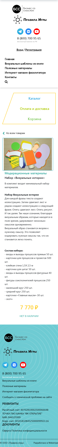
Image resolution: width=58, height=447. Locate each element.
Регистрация (33, 49)
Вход (20, 49)
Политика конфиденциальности (29, 430)
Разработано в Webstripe (46, 442)
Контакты (11, 77)
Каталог (34, 98)
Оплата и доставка (34, 108)
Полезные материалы (18, 68)
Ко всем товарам (15, 133)
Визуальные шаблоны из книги (24, 63)
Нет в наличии (29, 316)
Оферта (6, 430)
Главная (10, 59)
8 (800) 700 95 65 (29, 38)
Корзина (34, 118)
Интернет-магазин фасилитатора (25, 72)
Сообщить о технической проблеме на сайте (27, 397)
